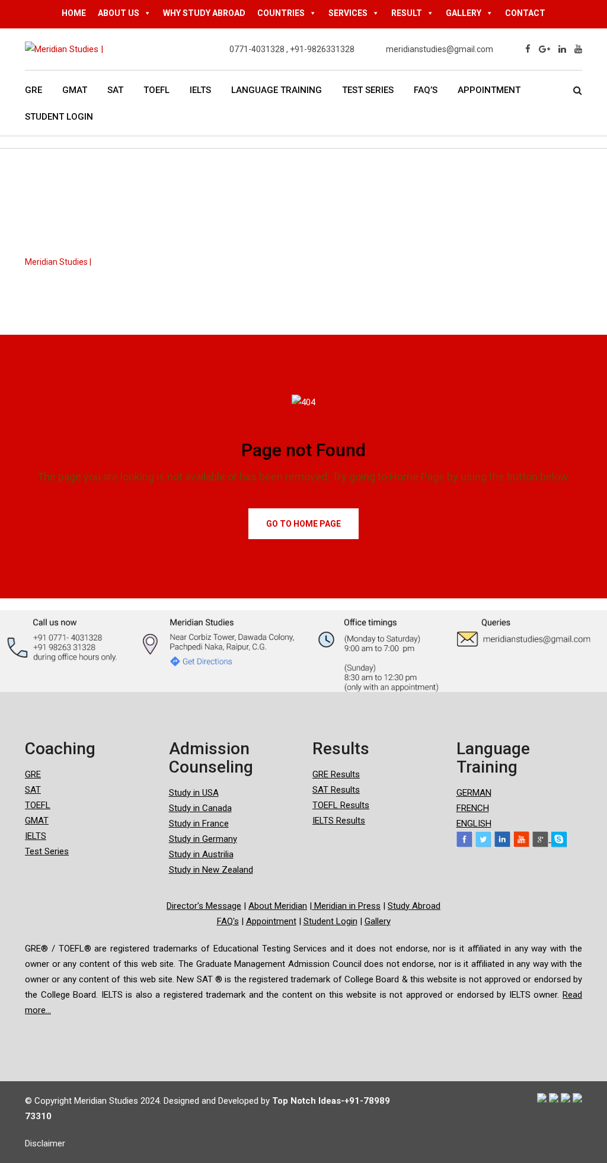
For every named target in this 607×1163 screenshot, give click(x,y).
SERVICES (348, 13)
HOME (74, 13)
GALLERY (463, 13)
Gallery (378, 921)
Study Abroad (414, 906)
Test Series (368, 90)
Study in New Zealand (211, 869)
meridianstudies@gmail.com (439, 49)
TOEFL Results (340, 805)
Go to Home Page (303, 523)
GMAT (74, 90)
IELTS (200, 90)
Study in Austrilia (201, 854)
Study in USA (194, 792)
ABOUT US (118, 13)
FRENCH (472, 808)
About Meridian (277, 906)
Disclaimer (45, 1143)
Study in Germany (203, 839)
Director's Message (204, 906)
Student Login (59, 116)
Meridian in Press (346, 906)
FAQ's (228, 921)
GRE (33, 90)
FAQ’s (425, 90)
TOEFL (156, 90)
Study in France (199, 823)
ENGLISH (473, 823)
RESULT (406, 13)
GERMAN (473, 792)
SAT (115, 90)
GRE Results (336, 774)
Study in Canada (200, 808)
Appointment (489, 90)
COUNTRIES (281, 13)
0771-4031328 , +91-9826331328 (291, 49)
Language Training (276, 90)
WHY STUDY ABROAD (204, 13)
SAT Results (336, 789)
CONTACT (525, 13)
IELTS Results (338, 820)
